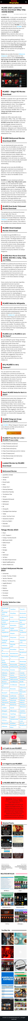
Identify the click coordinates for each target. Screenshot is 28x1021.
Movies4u (13, 689)
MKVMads (22, 698)
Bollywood (22, 54)
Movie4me (13, 625)
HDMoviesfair (14, 693)
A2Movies (4, 714)
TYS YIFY (22, 637)
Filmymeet (13, 637)
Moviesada (23, 613)
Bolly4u (12, 641)
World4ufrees (14, 653)
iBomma (4, 682)
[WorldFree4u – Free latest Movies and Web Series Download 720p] (20, 978)
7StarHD (22, 609)
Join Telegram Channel (14, 433)
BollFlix (4, 698)
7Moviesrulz (5, 702)
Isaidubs (22, 657)
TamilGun (13, 609)
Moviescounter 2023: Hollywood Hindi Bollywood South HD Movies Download (21, 867)
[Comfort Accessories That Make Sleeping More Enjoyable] (20, 939)
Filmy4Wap (23, 667)
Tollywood (4, 219)
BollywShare (13, 677)
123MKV (4, 708)
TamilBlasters (14, 682)
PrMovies (4, 675)
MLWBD (19, 26)
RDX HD (22, 723)
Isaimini (12, 673)
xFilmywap (23, 717)
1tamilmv (22, 711)
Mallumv (22, 702)
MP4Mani (13, 723)
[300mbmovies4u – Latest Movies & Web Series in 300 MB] (20, 899)
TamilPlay (4, 664)
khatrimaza (23, 645)
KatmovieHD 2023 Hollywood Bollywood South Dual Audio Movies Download (6, 867)
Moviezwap (23, 661)
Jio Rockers (23, 704)
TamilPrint (22, 679)
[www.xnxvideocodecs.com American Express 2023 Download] (7, 978)
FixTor (3, 677)
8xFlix (3, 704)
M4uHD (22, 696)
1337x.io (4, 720)
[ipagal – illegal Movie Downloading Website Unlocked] (20, 882)
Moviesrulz (13, 704)
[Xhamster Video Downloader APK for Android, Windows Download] (20, 965)
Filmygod (4, 711)
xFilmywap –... (21, 924)
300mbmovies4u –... (21, 907)
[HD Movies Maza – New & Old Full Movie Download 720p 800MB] (7, 991)
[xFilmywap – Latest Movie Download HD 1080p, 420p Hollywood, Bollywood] (20, 915)
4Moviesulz (13, 711)
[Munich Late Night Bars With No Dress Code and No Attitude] (7, 939)
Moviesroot (23, 677)
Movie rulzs (5, 653)
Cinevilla (22, 673)
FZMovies (22, 700)
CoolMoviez (5, 679)
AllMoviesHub (14, 679)
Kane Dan (5, 14)
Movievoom (5, 723)
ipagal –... (21, 890)
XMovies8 (22, 685)
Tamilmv (12, 661)
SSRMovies (23, 664)
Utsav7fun (23, 675)
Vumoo (12, 675)
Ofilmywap (5, 696)
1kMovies (4, 700)
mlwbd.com (11, 315)
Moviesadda (13, 664)
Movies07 (4, 693)
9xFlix (11, 617)
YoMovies (4, 673)
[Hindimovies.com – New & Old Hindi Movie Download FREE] (7, 899)
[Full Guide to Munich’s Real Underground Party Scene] (7, 952)
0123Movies (13, 685)
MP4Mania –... (7, 890)
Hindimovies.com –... (7, 907)
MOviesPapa (5, 670)
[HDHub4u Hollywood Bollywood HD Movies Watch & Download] (7, 965)
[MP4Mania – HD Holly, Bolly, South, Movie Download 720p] (7, 882)
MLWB (21, 682)
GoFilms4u (13, 696)
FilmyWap (13, 613)
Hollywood (4, 56)
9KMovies (4, 717)
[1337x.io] (7, 915)
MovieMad (13, 649)
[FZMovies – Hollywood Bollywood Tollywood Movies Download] (7, 1005)
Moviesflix (13, 702)
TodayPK (12, 717)
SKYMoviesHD (14, 667)
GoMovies (4, 645)
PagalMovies (13, 698)
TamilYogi (13, 714)
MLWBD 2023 (14, 621)
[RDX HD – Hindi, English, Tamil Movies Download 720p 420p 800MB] (20, 991)
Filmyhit (12, 633)
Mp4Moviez (23, 617)
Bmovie (22, 649)
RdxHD (12, 708)
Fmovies (12, 670)
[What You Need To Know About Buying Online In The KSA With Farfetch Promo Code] (20, 952)
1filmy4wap (5, 667)
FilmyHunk (13, 700)
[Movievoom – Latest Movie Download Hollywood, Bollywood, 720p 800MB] (20, 1005)
